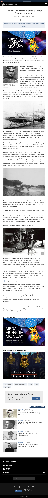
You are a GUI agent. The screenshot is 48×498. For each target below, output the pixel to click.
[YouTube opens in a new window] (33, 486)
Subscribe (36, 398)
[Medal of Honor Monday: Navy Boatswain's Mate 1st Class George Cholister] (24, 413)
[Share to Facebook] (20, 20)
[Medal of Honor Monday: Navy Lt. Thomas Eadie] (24, 435)
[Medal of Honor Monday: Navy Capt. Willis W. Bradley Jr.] (24, 424)
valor (31, 384)
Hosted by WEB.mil (24, 496)
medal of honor (8, 384)
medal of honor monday (20, 384)
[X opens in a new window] (14, 486)
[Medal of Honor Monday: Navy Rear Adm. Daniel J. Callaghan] (24, 447)
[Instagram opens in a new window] (24, 486)
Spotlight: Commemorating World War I (14, 281)
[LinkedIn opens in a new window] (28, 486)
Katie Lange (25, 16)
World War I (7, 387)
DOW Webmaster (36, 24)
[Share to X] (24, 20)
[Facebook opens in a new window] (19, 486)
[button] (46, 4)
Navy (37, 384)
